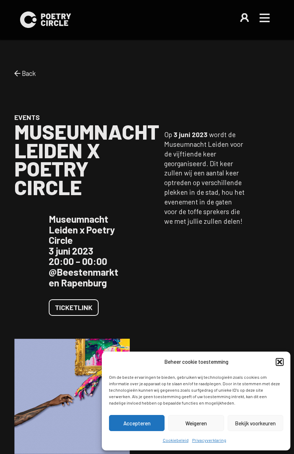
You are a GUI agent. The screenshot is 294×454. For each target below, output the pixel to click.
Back (28, 73)
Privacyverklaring (209, 440)
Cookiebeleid (176, 440)
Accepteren (137, 423)
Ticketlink (74, 307)
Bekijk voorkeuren (255, 423)
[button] (279, 362)
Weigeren (196, 423)
